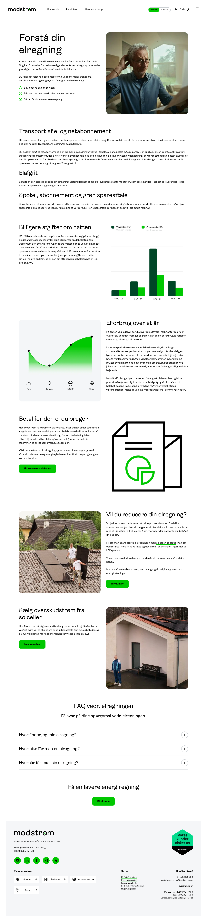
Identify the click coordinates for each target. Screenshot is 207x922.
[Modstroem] (22, 9)
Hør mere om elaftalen (37, 468)
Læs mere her (32, 644)
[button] (197, 6)
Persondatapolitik (129, 880)
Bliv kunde (53, 9)
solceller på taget (166, 543)
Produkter (72, 9)
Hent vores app (94, 9)
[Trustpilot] (55, 860)
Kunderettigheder (129, 883)
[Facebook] (36, 860)
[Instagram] (46, 860)
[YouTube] (17, 860)
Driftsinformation (129, 877)
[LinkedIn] (27, 860)
